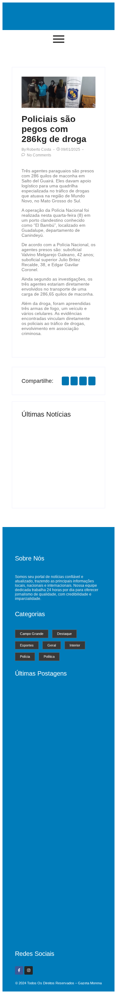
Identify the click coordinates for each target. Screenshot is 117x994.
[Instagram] (28, 970)
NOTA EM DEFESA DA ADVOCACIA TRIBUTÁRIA (56, 856)
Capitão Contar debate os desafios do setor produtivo (57, 932)
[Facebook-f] (19, 970)
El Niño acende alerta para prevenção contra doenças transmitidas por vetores (76, 468)
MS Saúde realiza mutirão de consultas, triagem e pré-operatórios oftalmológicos (40, 473)
